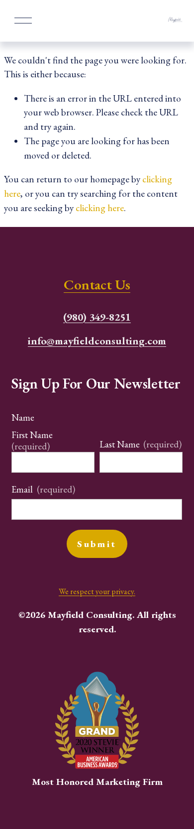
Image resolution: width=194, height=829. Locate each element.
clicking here (100, 208)
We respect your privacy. (97, 591)
